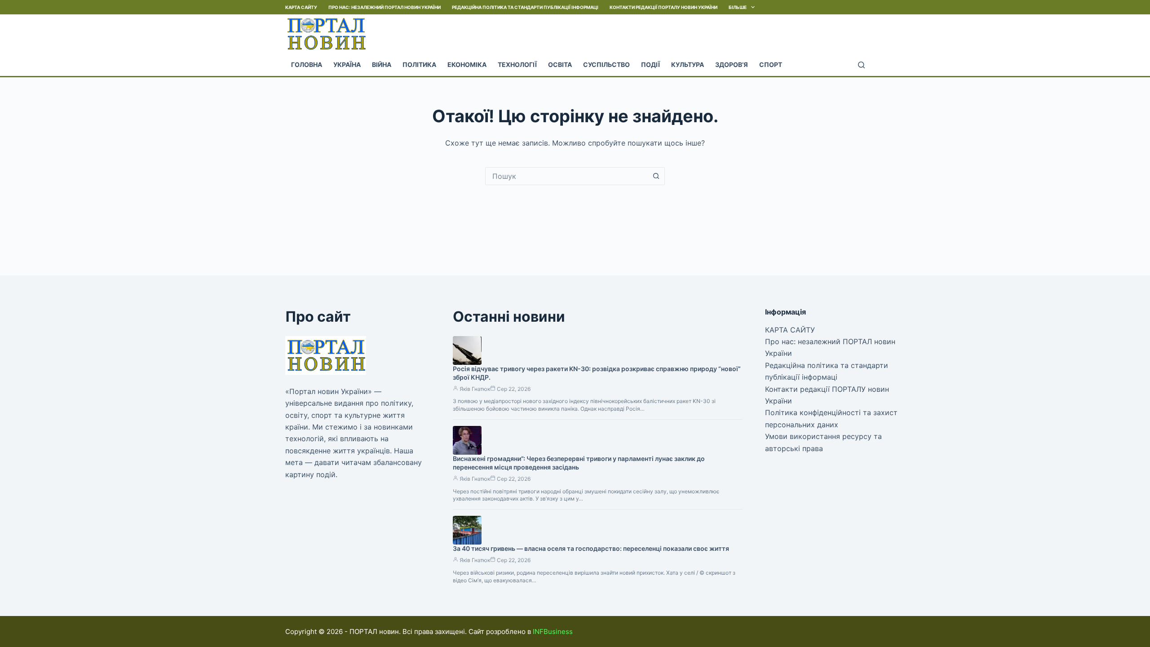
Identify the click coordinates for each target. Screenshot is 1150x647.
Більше (738, 7)
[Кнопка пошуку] (655, 176)
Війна (381, 64)
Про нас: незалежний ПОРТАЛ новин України (384, 7)
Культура (687, 64)
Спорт (770, 64)
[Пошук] (861, 65)
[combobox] (566, 176)
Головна (306, 64)
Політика (419, 64)
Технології (517, 64)
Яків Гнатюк (475, 389)
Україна (347, 64)
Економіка (467, 64)
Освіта (560, 64)
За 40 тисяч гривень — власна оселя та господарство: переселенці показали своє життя (591, 548)
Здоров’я (731, 64)
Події (650, 64)
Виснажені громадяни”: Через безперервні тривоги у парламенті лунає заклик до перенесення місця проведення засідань (579, 463)
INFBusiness (553, 631)
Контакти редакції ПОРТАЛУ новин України (663, 7)
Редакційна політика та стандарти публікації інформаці (525, 7)
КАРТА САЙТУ (301, 7)
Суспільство (606, 64)
